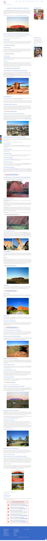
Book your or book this (11, 290)
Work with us (15, 532)
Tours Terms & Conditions (6, 535)
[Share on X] (1, 136)
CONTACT (37, 1)
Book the (10, 382)
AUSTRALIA (28, 1)
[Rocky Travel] (5, 3)
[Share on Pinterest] (1, 139)
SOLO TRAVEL (33, 1)
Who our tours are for (6, 532)
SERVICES (19, 1)
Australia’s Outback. (24, 15)
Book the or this (12, 327)
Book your (12, 68)
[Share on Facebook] (1, 137)
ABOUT (17, 1)
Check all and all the (11, 174)
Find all (10, 45)
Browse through (11, 214)
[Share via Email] (1, 142)
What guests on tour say (6, 533)
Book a (10, 265)
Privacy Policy (15, 535)
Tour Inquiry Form (6, 534)
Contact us (15, 534)
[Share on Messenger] (1, 141)
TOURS (23, 1)
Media (14, 533)
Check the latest (9, 53)
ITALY (25, 1)
